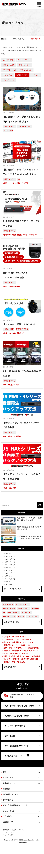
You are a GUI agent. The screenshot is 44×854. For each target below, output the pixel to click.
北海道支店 (24, 653)
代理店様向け (8, 816)
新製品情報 (17, 235)
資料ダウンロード (10, 645)
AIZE (29, 656)
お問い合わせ (8, 800)
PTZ (5, 286)
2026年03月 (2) (9, 567)
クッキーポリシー (9, 832)
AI (15, 70)
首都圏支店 (17, 651)
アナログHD (7, 75)
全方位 (6, 653)
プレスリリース (8, 80)
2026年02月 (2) (9, 570)
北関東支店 (28, 651)
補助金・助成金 (8, 65)
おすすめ (7, 235)
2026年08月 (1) (8, 553)
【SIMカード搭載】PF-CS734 (19, 324)
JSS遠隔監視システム (12, 639)
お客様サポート (9, 783)
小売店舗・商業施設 (11, 642)
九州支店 (7, 651)
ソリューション (27, 642)
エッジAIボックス (31, 235)
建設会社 (21, 662)
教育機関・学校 (10, 662)
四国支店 (34, 659)
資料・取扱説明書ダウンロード (15, 805)
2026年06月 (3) (9, 559)
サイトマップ (8, 835)
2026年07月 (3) (8, 556)
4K (5, 385)
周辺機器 (36, 656)
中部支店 (16, 659)
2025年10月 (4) (8, 581)
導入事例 (6, 70)
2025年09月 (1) (8, 584)
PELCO (22, 645)
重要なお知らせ (26, 70)
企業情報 (6, 789)
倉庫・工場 (8, 648)
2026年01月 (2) (8, 573)
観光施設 (14, 653)
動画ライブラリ (22, 75)
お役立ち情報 (8, 60)
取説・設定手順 (23, 183)
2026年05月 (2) (9, 562)
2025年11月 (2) (8, 579)
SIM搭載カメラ (19, 333)
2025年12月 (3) (8, 576)
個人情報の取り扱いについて (13, 830)
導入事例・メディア (10, 794)
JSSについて (8, 822)
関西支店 (25, 659)
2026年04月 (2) (9, 565)
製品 (4, 772)
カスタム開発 (8, 777)
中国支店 (21, 656)
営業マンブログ (24, 65)
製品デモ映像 (9, 183)
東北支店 (7, 659)
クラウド (35, 75)
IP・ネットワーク (23, 60)
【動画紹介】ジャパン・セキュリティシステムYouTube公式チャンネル (22, 174)
